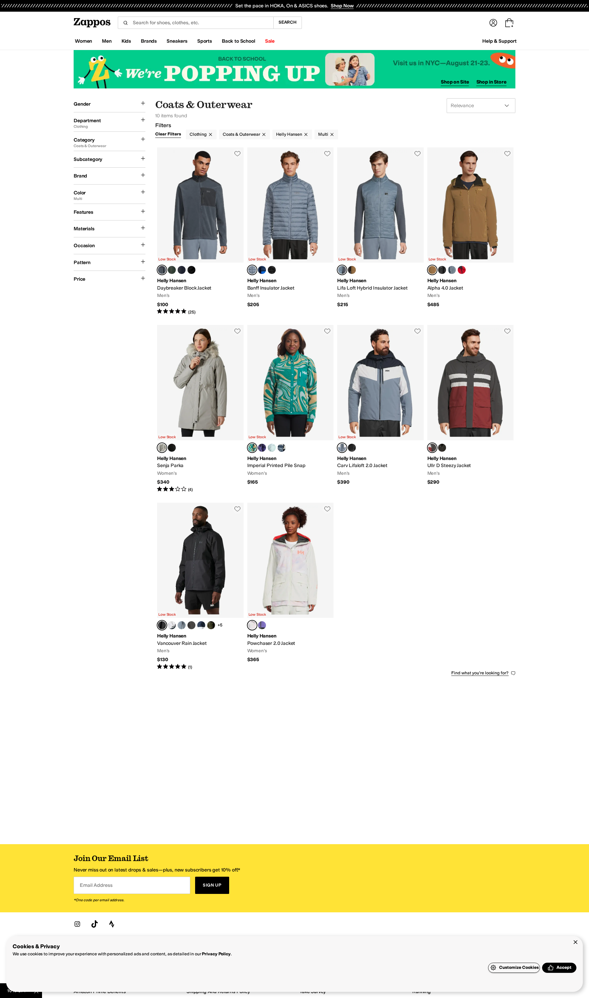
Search (288, 22)
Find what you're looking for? (480, 673)
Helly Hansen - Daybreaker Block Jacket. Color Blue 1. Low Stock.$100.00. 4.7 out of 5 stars (200, 231)
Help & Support (499, 41)
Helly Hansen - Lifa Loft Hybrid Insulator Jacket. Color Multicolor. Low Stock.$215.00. (380, 231)
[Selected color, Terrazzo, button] (162, 448)
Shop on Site (455, 82)
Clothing (198, 134)
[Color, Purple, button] (262, 625)
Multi (323, 134)
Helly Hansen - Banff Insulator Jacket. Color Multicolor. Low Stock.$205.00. (290, 231)
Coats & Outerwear (241, 134)
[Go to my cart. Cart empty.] (509, 23)
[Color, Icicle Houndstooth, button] (272, 448)
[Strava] (111, 924)
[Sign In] (493, 23)
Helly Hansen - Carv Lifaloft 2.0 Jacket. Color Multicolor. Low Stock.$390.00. (380, 409)
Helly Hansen (289, 134)
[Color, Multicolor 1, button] (452, 270)
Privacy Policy (216, 954)
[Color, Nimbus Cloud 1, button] (172, 625)
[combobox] (195, 23)
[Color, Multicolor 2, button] (442, 448)
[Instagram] (77, 924)
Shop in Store (491, 82)
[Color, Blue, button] (182, 270)
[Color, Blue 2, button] (282, 448)
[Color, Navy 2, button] (201, 625)
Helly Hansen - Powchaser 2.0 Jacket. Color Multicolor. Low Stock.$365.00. (290, 586)
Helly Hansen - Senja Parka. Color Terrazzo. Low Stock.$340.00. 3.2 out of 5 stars (200, 409)
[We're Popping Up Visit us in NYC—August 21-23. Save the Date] (294, 69)
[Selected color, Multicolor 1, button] (432, 448)
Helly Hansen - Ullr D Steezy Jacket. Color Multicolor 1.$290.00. (470, 409)
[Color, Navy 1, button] (182, 625)
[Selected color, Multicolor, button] (252, 270)
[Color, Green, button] (172, 270)
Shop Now (342, 6)
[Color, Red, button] (462, 270)
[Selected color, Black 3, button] (162, 625)
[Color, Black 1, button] (442, 270)
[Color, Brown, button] (352, 270)
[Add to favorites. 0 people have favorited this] (237, 153)
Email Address (96, 885)
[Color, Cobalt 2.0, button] (262, 270)
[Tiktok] (94, 924)
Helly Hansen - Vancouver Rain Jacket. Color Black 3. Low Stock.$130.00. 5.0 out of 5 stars (200, 586)
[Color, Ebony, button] (191, 625)
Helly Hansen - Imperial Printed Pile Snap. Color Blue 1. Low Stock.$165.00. (290, 409)
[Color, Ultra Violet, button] (262, 448)
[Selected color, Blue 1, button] (162, 270)
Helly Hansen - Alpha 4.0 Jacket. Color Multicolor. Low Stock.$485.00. (470, 231)
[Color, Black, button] (191, 270)
